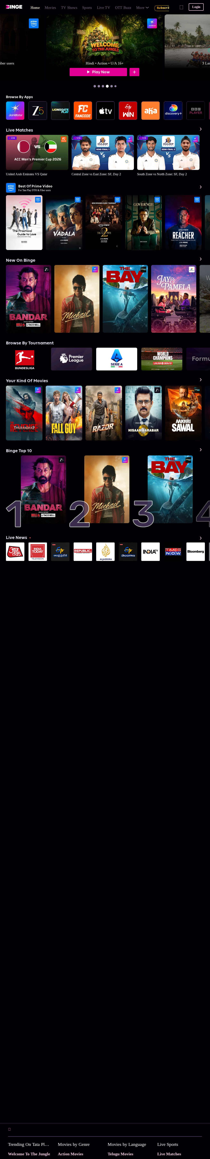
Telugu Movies (120, 1154)
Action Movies (70, 1154)
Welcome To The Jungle (29, 1154)
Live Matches (169, 1154)
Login (196, 7)
